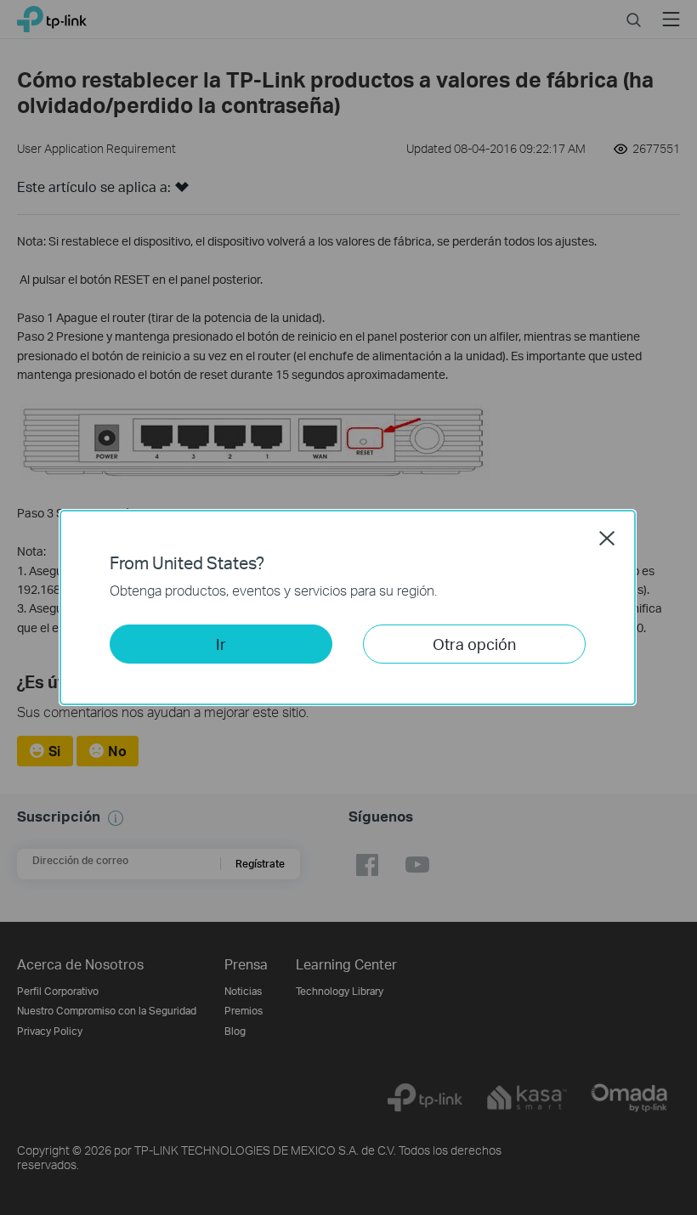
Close (606, 538)
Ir (221, 643)
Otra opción (474, 643)
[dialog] (348, 607)
